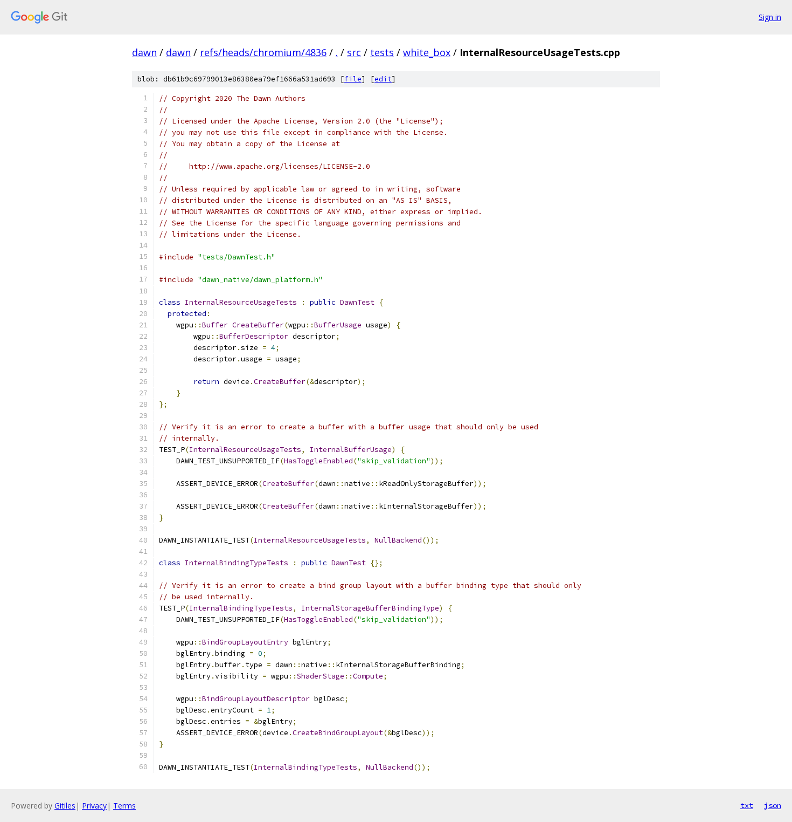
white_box (426, 52)
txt (746, 805)
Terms (124, 805)
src (354, 52)
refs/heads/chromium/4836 (263, 52)
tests (382, 52)
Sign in (770, 17)
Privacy (94, 805)
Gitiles (64, 805)
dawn (144, 52)
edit (383, 79)
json (772, 805)
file (353, 79)
